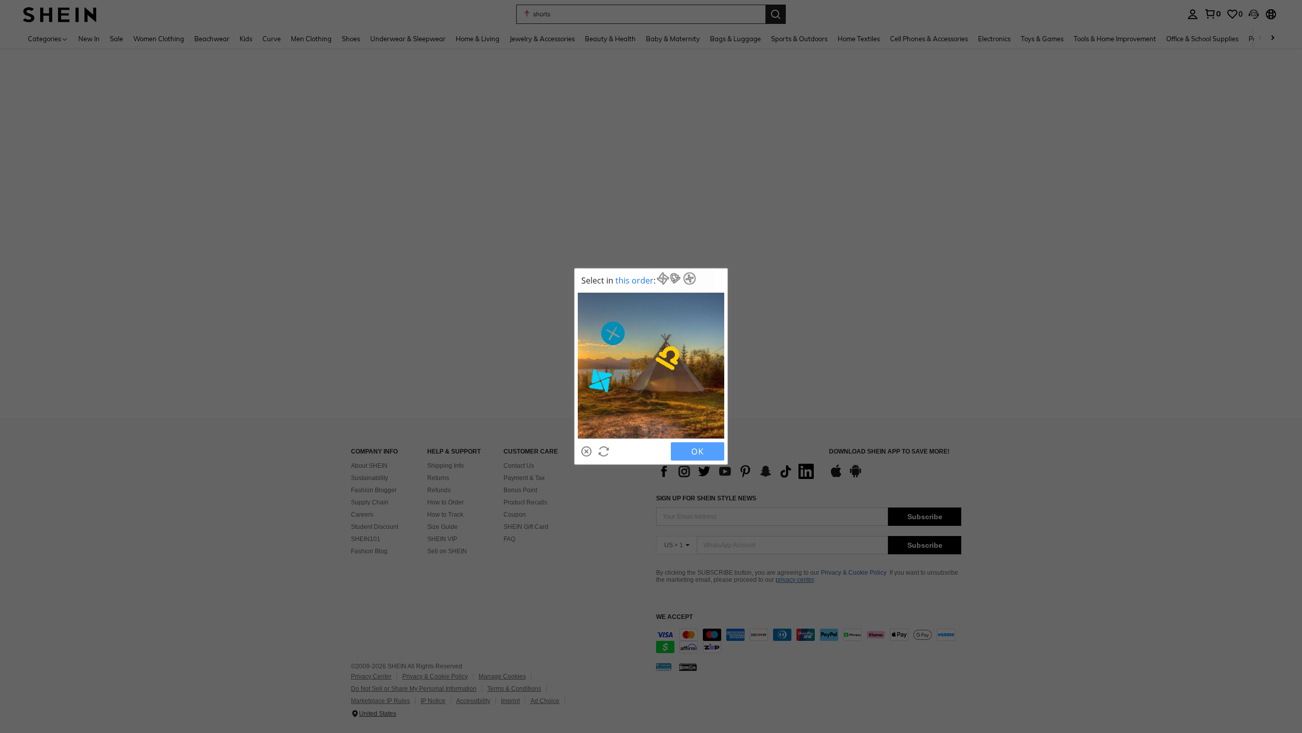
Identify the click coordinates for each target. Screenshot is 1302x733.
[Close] (586, 451)
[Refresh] (604, 451)
